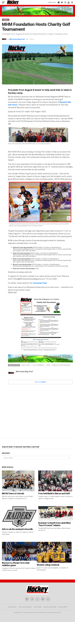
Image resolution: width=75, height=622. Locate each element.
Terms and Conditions (25, 607)
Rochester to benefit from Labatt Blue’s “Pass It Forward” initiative (54, 524)
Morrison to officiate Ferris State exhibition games (16, 564)
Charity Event (25, 365)
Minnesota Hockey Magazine (61, 365)
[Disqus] (40, 410)
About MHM (38, 607)
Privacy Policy (12, 607)
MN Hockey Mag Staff (17, 39)
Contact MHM (62, 607)
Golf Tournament (38, 365)
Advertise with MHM (49, 607)
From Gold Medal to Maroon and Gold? (54, 493)
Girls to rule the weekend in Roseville (17, 529)
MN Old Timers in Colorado (13, 493)
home (48, 365)
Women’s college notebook (48, 565)
